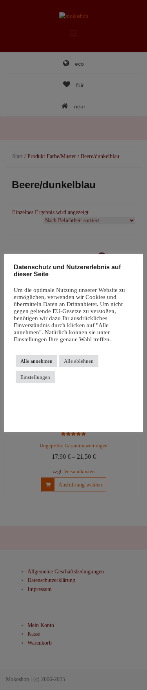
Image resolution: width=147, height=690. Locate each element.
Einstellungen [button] (35, 377)
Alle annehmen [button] (36, 361)
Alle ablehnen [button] (79, 361)
